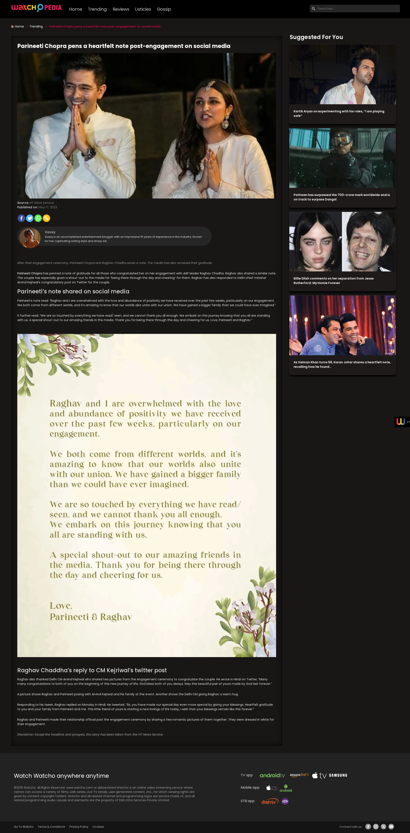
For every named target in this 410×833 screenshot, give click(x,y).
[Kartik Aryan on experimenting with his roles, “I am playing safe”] (342, 74)
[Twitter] (30, 218)
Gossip (164, 9)
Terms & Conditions (51, 827)
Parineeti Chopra (29, 273)
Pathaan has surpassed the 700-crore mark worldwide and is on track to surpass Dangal (342, 197)
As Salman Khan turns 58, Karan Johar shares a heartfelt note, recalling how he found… (342, 364)
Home (75, 9)
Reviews (121, 9)
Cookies (98, 827)
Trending (97, 9)
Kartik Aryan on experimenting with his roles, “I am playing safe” (339, 113)
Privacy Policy (78, 827)
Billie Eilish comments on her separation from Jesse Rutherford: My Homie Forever (334, 280)
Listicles (143, 9)
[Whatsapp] (38, 218)
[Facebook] (21, 218)
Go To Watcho (24, 827)
